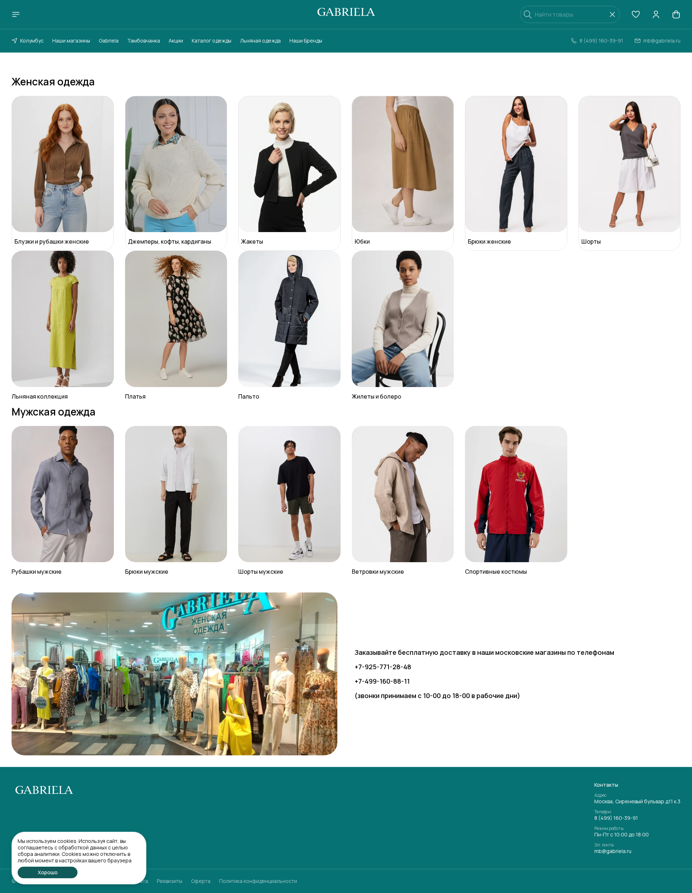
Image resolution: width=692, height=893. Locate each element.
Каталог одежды (211, 40)
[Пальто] (289, 319)
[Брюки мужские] (176, 494)
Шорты (591, 241)
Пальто (248, 396)
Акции (176, 40)
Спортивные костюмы (496, 571)
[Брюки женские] (516, 164)
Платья (135, 396)
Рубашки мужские (37, 571)
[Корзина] (676, 14)
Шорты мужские (260, 571)
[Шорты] (629, 164)
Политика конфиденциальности (258, 881)
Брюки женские (489, 241)
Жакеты (252, 241)
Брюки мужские (146, 571)
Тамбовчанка (143, 40)
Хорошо (48, 872)
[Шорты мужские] (289, 494)
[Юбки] (403, 164)
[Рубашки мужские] (63, 494)
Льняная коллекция (40, 396)
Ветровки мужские (378, 571)
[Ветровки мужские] (403, 494)
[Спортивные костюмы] (516, 494)
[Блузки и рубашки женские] (63, 164)
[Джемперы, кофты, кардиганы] (176, 164)
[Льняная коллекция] (63, 319)
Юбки (362, 241)
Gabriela (109, 40)
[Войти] (656, 14)
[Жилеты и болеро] (403, 319)
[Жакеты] (289, 164)
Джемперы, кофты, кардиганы (169, 241)
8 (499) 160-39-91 (616, 818)
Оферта (200, 881)
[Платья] (176, 319)
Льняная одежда (260, 40)
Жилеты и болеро (376, 396)
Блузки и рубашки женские (51, 241)
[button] (635, 14)
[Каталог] (16, 14)
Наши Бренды (305, 40)
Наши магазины (71, 40)
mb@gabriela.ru (612, 851)
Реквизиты (169, 881)
